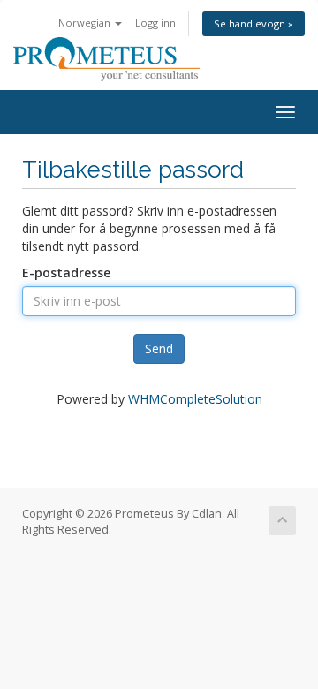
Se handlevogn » (253, 23)
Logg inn (155, 22)
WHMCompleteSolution (195, 398)
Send (159, 348)
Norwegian (85, 22)
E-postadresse (66, 272)
